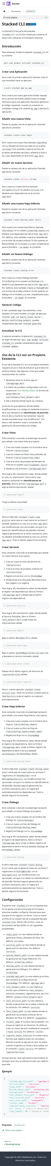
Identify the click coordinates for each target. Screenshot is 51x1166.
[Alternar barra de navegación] (4, 4)
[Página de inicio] (4, 11)
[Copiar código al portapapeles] (46, 63)
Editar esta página (13, 1130)
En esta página (10, 17)
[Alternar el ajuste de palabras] (41, 1078)
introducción (19, 1125)
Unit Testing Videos (26, 390)
